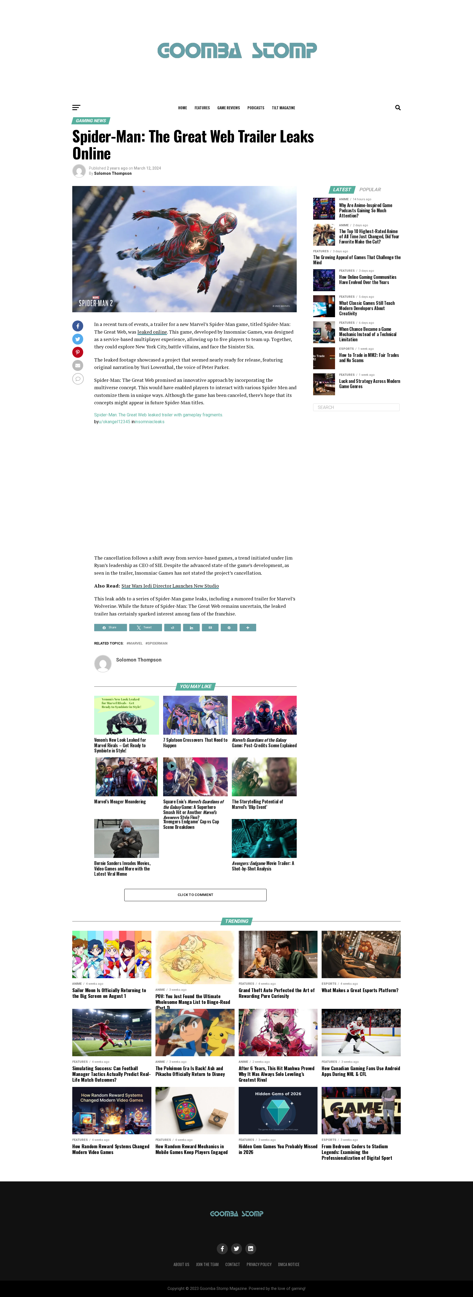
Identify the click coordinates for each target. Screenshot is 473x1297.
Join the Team (207, 1264)
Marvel (136, 643)
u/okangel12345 (114, 421)
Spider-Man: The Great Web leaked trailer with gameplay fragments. (158, 414)
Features (202, 107)
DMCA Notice (288, 1264)
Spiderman (158, 643)
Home (182, 107)
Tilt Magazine (283, 107)
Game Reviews (228, 107)
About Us (181, 1264)
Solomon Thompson (113, 173)
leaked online (152, 332)
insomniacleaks (150, 421)
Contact (232, 1264)
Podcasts (255, 107)
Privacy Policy (259, 1264)
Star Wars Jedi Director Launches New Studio (170, 586)
